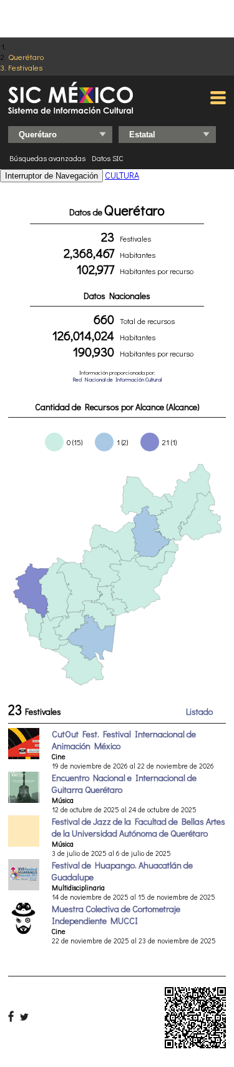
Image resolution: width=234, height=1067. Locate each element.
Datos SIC (108, 158)
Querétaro (26, 56)
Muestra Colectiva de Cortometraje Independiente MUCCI (116, 915)
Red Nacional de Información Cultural (117, 379)
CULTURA (122, 175)
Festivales (25, 67)
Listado (199, 711)
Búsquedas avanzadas (47, 158)
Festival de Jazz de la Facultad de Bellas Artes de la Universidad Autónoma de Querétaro (138, 827)
